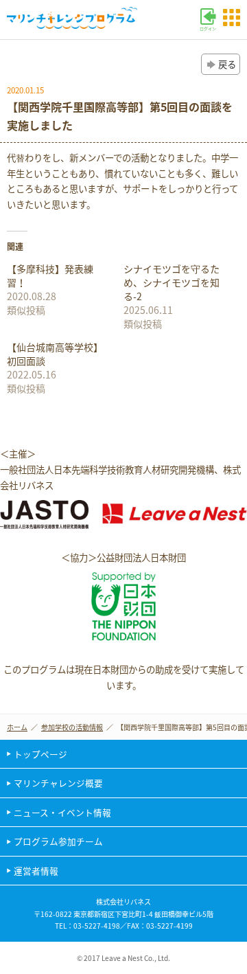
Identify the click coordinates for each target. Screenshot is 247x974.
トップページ (40, 753)
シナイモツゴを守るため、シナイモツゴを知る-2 (172, 282)
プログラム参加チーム (58, 841)
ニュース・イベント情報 (62, 812)
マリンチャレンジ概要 (58, 782)
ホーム (17, 727)
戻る (227, 64)
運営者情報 (36, 870)
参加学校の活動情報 (72, 727)
